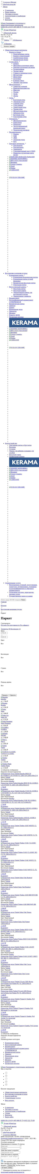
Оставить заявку (7, 1167)
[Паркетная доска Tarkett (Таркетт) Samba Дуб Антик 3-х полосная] (19, 1018)
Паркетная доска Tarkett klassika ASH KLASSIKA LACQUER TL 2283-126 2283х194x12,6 (18, 818)
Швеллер (16, 90)
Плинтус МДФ (14, 315)
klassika (3, 699)
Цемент (16, 64)
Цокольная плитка (19, 285)
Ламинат (12, 306)
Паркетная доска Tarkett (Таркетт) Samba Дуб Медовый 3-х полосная (17, 1009)
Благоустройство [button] (11, 443)
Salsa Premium (6, 723)
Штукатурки (17, 75)
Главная (3, 602)
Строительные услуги (13, 1098)
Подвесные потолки (16, 317)
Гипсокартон (17, 145)
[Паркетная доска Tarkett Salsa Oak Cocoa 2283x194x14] (19, 966)
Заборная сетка (18, 113)
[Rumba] (4, 703)
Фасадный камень (19, 290)
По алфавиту (24, 625)
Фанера (16, 134)
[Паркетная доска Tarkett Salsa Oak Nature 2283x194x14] (19, 914)
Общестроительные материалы (16, 1092)
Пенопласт (17, 124)
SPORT (3, 735)
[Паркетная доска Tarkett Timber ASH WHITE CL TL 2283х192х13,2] (19, 827)
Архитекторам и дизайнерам (15, 16)
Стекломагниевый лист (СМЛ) (24, 151)
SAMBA (4, 729)
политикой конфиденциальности (12, 1172)
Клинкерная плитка (16, 275)
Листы (15, 96)
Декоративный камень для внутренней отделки (22, 293)
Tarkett (8, 777)
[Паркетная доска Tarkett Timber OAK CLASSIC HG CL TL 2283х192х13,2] (19, 845)
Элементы (5, 629)
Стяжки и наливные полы (22, 73)
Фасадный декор (15, 455)
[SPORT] (4, 733)
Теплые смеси (18, 71)
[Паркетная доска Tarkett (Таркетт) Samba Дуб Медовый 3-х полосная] (19, 1001)
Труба (15, 94)
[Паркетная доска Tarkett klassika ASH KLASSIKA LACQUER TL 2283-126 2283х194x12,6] (19, 810)
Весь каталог (10, 1100)
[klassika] (4, 697)
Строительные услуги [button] (13, 583)
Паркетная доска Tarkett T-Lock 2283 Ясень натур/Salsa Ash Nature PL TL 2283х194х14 (16, 992)
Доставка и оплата (11, 14)
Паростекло (17, 122)
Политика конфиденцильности (12, 1138)
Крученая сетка (18, 115)
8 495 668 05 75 (17, 27)
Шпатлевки (17, 77)
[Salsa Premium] (6, 721)
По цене (4, 625)
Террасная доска (19, 140)
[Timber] (4, 758)
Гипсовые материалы (17, 143)
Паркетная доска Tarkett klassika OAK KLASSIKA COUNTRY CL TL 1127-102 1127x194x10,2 (18, 801)
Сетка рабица (18, 105)
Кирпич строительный (21, 56)
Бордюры (12, 447)
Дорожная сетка (19, 102)
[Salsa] (3, 709)
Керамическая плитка (16, 304)
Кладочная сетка (19, 100)
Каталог (4, 605)
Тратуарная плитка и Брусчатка (20, 445)
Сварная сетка (18, 103)
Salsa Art (4, 717)
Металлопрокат (15, 84)
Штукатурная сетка (20, 111)
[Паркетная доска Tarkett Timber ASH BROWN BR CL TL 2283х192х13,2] (19, 897)
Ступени (12, 449)
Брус (15, 141)
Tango (3, 747)
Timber (3, 760)
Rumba (3, 705)
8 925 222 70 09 (29, 27)
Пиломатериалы (15, 132)
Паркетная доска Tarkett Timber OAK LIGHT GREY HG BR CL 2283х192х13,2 (19, 957)
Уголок (15, 92)
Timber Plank (5, 766)
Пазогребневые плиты (21, 54)
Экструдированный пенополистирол (20, 127)
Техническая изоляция (21, 130)
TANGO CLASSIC (7, 754)
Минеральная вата (19, 121)
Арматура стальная (20, 86)
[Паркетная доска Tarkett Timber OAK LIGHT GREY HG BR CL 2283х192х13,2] (19, 949)
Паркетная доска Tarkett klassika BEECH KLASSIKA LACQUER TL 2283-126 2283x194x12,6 (19, 784)
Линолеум (12, 311)
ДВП (15, 138)
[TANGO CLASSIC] (8, 752)
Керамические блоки (20, 60)
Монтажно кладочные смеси (23, 65)
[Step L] (4, 740)
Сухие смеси (14, 62)
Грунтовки (17, 79)
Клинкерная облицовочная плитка (25, 277)
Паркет (11, 307)
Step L (3, 741)
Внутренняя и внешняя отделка (16, 1094)
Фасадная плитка (19, 289)
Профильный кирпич (16, 456)
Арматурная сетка (19, 107)
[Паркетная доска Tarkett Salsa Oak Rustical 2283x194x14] (19, 879)
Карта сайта (9, 1117)
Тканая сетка (17, 109)
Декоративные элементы (22, 296)
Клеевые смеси (18, 80)
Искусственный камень (17, 287)
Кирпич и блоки (15, 52)
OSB (15, 136)
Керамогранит (14, 298)
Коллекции (16, 629)
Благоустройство (11, 1096)
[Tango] (4, 746)
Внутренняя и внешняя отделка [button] (16, 273)
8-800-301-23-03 (6, 27)
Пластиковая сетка (20, 117)
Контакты (8, 20)
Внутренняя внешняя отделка (11, 609)
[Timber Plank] (6, 764)
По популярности (13, 625)
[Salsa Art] (4, 715)
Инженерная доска (15, 309)
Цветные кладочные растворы (24, 67)
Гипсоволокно (18, 147)
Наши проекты (10, 12)
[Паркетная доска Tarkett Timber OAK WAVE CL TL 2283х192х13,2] (19, 862)
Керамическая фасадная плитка (24, 283)
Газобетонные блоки (20, 58)
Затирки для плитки (20, 82)
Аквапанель (17, 149)
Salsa (2, 711)
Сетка (11, 98)
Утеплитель (13, 119)
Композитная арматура (21, 88)
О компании (9, 10)
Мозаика (12, 313)
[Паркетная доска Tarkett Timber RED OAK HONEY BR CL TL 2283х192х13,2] (19, 931)
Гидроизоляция (18, 69)
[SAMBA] (5, 727)
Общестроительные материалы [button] (16, 50)
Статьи (7, 18)
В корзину (4, 789)
